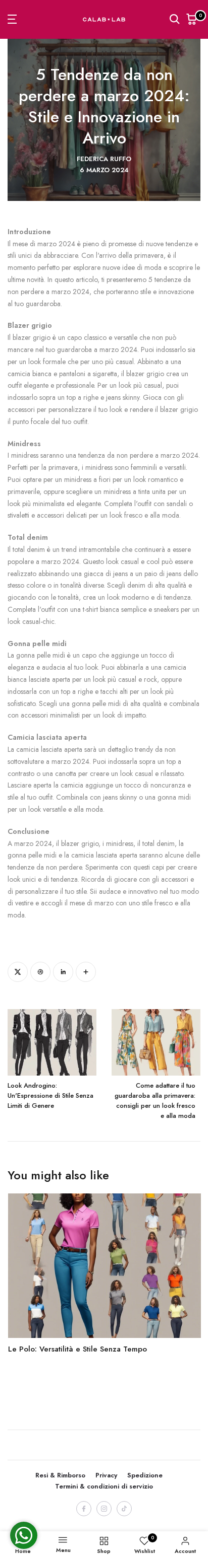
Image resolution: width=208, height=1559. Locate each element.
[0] (191, 19)
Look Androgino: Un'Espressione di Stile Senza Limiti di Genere (50, 1095)
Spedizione (145, 1475)
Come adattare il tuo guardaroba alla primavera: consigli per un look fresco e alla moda (155, 1100)
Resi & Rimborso (60, 1475)
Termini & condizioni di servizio (104, 1486)
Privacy (106, 1475)
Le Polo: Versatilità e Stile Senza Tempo (77, 1349)
